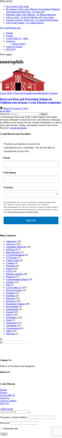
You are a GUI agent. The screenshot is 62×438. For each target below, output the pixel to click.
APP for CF (11, 249)
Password (4, 423)
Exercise (10, 268)
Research (34, 93)
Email (7, 158)
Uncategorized (13, 328)
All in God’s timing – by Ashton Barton (25, 22)
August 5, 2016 (20, 108)
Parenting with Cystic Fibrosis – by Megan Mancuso (31, 14)
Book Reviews (13, 252)
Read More (5, 111)
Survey (9, 314)
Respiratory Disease (48, 93)
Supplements (12, 309)
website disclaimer (18, 128)
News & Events (22, 93)
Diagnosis (10, 265)
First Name (10, 172)
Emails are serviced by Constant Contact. (23, 212)
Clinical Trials (12, 260)
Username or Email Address (13, 417)
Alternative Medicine (16, 246)
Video (9, 331)
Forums (9, 35)
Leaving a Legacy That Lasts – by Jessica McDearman (32, 20)
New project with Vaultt (17, 6)
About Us (10, 41)
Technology (11, 317)
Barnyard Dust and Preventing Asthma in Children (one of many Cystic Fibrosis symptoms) (30, 100)
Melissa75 (8, 108)
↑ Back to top (6, 409)
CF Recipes (11, 257)
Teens (9, 320)
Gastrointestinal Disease (17, 279)
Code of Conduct (14, 46)
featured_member (14, 274)
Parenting (10, 295)
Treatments (11, 325)
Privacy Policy (19, 44)
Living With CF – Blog (17, 38)
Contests (10, 263)
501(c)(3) (4, 403)
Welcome (10, 333)
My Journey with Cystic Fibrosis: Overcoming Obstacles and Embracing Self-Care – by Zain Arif (33, 10)
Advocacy (11, 244)
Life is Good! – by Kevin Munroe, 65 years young (30, 17)
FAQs (9, 271)
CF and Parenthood (15, 255)
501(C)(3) (10, 49)
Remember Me (10, 428)
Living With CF (7, 93)
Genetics (10, 282)
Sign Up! (31, 220)
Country (8, 187)
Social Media (12, 306)
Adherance (11, 241)
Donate (9, 33)
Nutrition (10, 293)
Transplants (11, 323)
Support (10, 312)
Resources (11, 301)
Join (8, 285)
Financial (10, 276)
